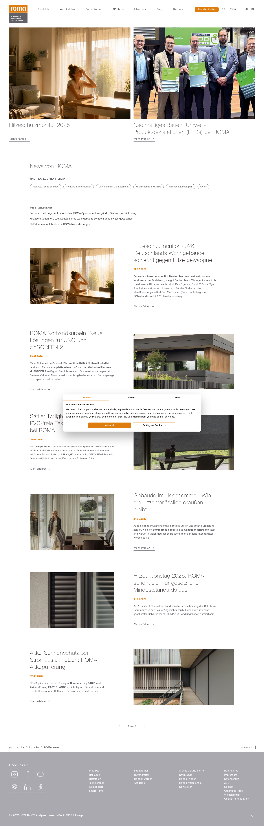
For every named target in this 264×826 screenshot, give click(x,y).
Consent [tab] (86, 397)
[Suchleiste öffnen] (223, 9)
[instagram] (14, 774)
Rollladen (94, 775)
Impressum (230, 775)
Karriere (178, 9)
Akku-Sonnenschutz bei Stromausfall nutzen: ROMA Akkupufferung (63, 660)
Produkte (43, 9)
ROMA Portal (141, 775)
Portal (233, 9)
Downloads (185, 775)
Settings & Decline (152, 425)
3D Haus (118, 9)
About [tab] (177, 397)
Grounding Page (233, 791)
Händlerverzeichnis (190, 783)
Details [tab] (132, 397)
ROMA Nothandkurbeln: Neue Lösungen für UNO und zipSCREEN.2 (66, 341)
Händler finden (206, 10)
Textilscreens (96, 783)
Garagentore (96, 787)
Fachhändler (94, 9)
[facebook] (27, 774)
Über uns (140, 9)
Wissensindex (232, 795)
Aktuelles (34, 748)
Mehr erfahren (142, 307)
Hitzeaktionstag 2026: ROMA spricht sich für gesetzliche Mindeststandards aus (169, 583)
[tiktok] (40, 787)
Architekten (67, 9)
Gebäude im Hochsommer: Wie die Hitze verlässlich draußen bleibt (172, 503)
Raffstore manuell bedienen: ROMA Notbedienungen (60, 224)
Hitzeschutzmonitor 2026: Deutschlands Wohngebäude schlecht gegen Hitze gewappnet (81, 219)
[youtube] (40, 774)
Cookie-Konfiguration (236, 799)
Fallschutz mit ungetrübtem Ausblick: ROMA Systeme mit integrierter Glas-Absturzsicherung (83, 213)
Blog (160, 9)
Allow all (109, 425)
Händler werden (143, 779)
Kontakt (228, 787)
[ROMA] (18, 14)
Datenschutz (231, 779)
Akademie (140, 783)
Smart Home (96, 791)
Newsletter (185, 787)
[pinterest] (14, 787)
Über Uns (19, 748)
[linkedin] (27, 787)
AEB (226, 783)
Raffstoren (95, 779)
